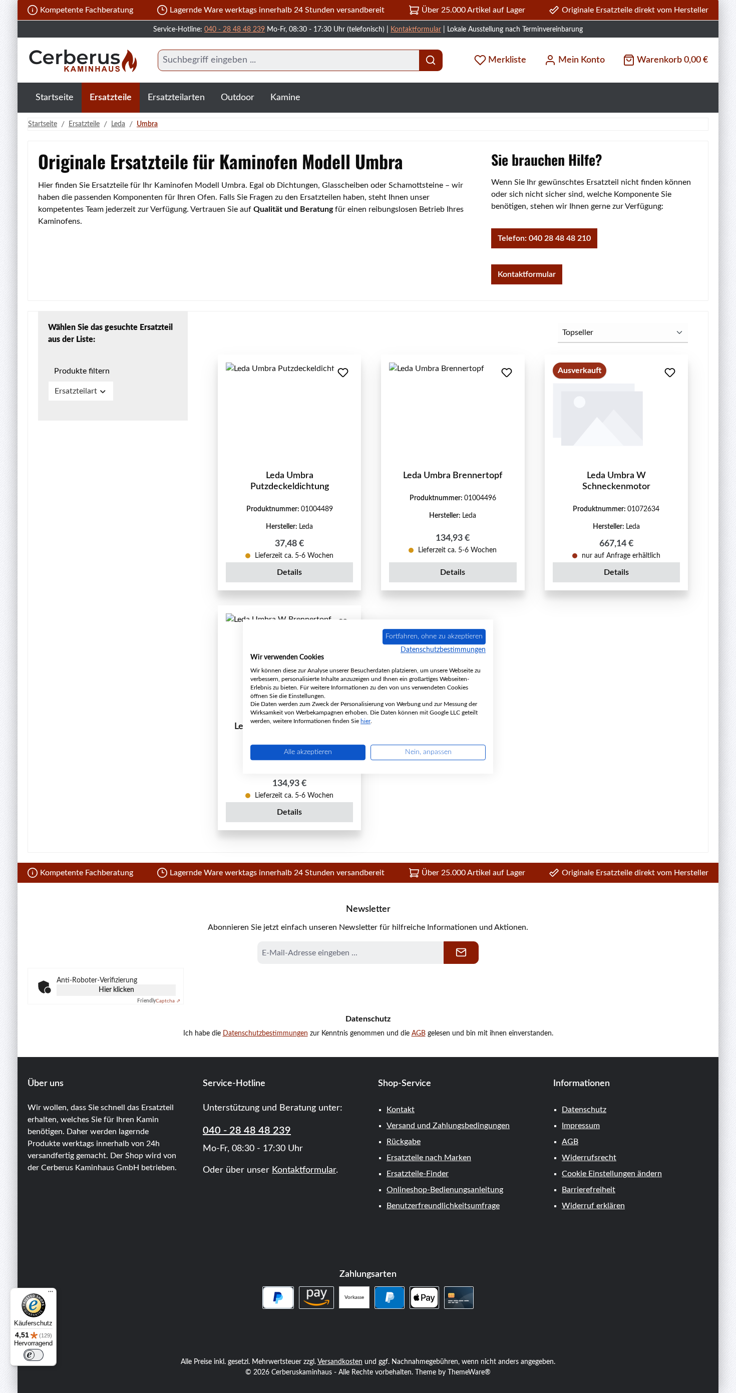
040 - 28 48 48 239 (234, 29)
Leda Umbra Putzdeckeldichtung (289, 481)
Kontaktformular (416, 29)
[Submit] (461, 952)
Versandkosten (339, 1361)
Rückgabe (404, 1142)
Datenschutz (584, 1110)
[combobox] (289, 60)
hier (365, 721)
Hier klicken (116, 989)
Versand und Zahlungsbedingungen (448, 1126)
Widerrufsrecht (589, 1158)
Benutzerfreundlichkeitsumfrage (443, 1206)
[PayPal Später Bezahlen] (278, 1297)
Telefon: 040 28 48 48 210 (544, 238)
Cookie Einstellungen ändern (612, 1174)
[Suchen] (431, 60)
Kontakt (401, 1110)
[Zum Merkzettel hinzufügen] (343, 373)
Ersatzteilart (76, 391)
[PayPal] (389, 1297)
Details (289, 572)
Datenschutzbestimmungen (265, 1033)
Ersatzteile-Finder (418, 1174)
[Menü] (51, 1294)
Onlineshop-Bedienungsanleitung (445, 1190)
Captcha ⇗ (158, 1000)
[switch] (34, 1355)
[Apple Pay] (424, 1297)
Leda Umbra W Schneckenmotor (616, 481)
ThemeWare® (469, 1372)
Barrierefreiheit (588, 1190)
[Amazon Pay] (316, 1297)
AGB (419, 1033)
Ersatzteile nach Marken (429, 1158)
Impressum (581, 1126)
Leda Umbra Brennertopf (452, 475)
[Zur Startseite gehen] (83, 60)
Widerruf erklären (593, 1206)
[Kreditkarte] (459, 1297)
